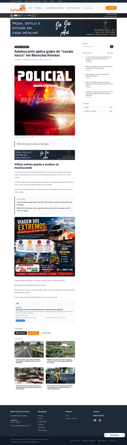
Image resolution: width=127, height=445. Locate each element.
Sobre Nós (41, 427)
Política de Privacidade (88, 441)
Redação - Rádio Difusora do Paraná (27, 59)
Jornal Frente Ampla (72, 8)
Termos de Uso (75, 441)
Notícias (40, 416)
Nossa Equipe (42, 430)
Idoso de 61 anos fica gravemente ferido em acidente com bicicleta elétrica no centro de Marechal (60, 387)
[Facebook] (115, 1)
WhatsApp (47, 333)
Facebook (22, 333)
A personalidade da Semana (54, 8)
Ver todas (110, 53)
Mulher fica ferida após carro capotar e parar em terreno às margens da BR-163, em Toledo (60, 361)
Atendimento (114, 435)
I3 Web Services (34, 442)
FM (15, 15)
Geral (67, 416)
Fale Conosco (113, 441)
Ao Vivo (40, 419)
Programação (42, 421)
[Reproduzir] (11, 15)
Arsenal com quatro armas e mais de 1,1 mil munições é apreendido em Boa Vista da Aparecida (29, 387)
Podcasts (41, 424)
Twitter (34, 333)
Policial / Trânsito (22, 47)
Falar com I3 (20, 320)
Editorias (38, 8)
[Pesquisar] (101, 7)
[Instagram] (116, 1)
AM (19, 15)
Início (31, 8)
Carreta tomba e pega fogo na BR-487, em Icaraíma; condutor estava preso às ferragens (28, 361)
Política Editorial (102, 441)
